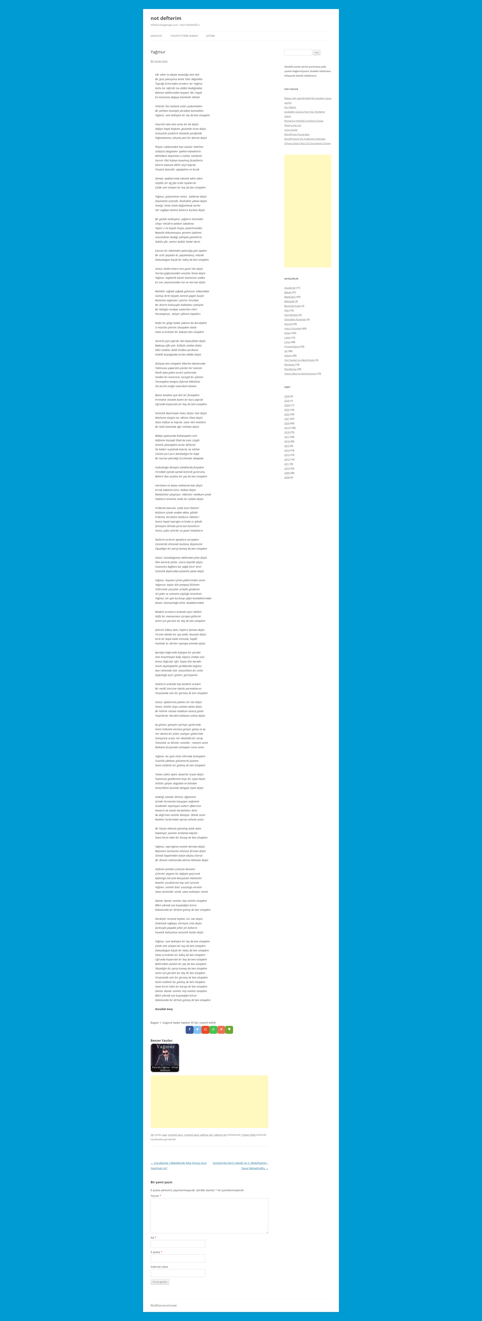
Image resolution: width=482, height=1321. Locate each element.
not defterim (166, 18)
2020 (287, 423)
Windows (289, 364)
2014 (287, 450)
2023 (287, 409)
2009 (287, 473)
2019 (287, 427)
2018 (287, 432)
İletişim (210, 35)
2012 (287, 459)
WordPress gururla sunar (164, 1305)
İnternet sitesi (159, 1267)
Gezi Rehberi (291, 315)
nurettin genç (175, 1134)
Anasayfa (156, 35)
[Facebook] (190, 1030)
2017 (287, 436)
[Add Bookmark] (221, 1030)
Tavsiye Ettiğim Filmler (184, 35)
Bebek (287, 292)
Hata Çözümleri (293, 328)
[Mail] (205, 1030)
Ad (153, 1237)
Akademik (289, 287)
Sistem (288, 355)
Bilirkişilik (289, 301)
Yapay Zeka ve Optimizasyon (300, 373)
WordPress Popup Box (297, 134)
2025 (287, 400)
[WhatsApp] (213, 1030)
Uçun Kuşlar (291, 129)
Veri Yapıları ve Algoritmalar (299, 360)
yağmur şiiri (220, 1134)
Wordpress (290, 369)
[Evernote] (229, 1030)
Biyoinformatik (292, 306)
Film (286, 310)
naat (164, 1134)
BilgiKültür (290, 297)
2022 (287, 414)
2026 (287, 396)
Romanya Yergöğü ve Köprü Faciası (303, 120)
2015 (287, 445)
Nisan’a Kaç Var (292, 125)
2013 (287, 455)
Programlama (292, 346)
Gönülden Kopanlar (295, 319)
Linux (287, 342)
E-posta (156, 1252)
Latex (287, 337)
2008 (287, 477)
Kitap (287, 333)
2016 (287, 441)
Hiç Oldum (290, 107)
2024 (287, 405)
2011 (287, 464)
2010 (287, 468)
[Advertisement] (209, 1101)
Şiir (152, 1134)
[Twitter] (197, 1030)
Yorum (156, 1196)
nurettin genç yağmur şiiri (198, 1134)
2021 (287, 418)
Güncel (288, 324)
